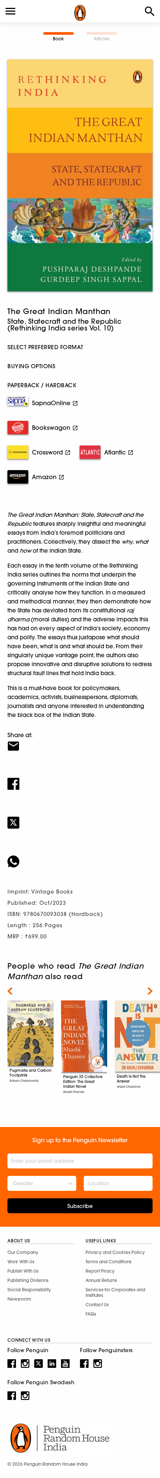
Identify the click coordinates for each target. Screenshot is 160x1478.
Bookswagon (51, 427)
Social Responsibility (29, 1289)
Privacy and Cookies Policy (115, 1252)
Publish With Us (22, 1271)
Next (150, 991)
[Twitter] (80, 818)
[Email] (80, 741)
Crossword (47, 452)
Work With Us (20, 1261)
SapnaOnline (51, 403)
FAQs (91, 1314)
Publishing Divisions (27, 1280)
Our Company (22, 1252)
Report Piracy (100, 1271)
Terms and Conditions (108, 1261)
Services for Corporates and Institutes (115, 1292)
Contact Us (97, 1304)
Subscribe (80, 1206)
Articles (101, 38)
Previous (10, 991)
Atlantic (115, 452)
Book (58, 38)
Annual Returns (101, 1280)
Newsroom (19, 1299)
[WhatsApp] (80, 856)
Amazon (44, 477)
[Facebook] (80, 779)
